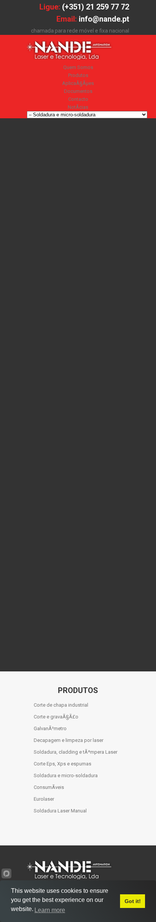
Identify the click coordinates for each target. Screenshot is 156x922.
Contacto (78, 99)
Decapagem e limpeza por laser (68, 740)
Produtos (78, 75)
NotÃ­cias (78, 107)
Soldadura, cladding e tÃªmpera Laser (75, 752)
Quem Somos (78, 67)
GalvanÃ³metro (50, 728)
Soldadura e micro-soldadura (66, 775)
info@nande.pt (104, 19)
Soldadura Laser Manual (60, 811)
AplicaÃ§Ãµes (78, 83)
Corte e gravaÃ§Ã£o (56, 717)
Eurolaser (44, 799)
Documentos (78, 91)
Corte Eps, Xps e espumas (62, 764)
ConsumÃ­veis (49, 787)
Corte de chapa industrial (61, 705)
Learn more (49, 910)
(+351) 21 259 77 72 (95, 6)
